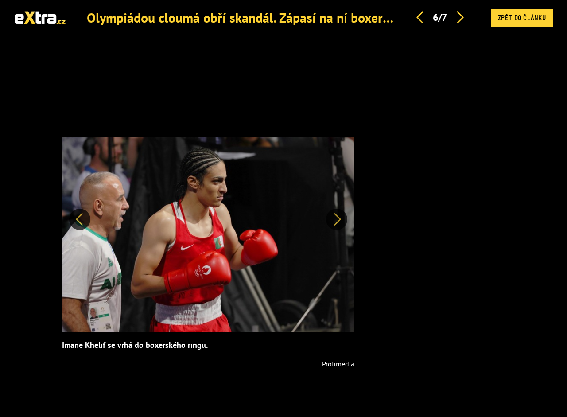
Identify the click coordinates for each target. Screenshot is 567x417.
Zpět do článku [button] (522, 17)
